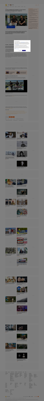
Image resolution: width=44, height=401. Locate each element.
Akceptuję (24, 50)
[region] (22, 46)
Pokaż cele (20, 50)
